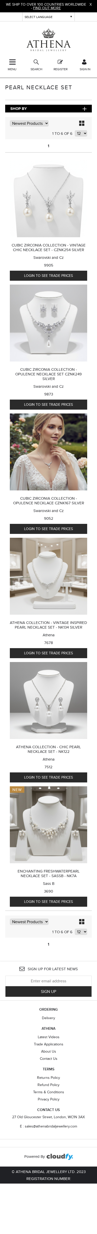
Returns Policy (48, 1077)
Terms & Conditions (48, 1092)
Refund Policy (48, 1084)
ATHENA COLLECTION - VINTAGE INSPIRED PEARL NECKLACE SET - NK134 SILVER (48, 625)
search (36, 69)
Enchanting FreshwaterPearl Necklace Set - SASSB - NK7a (49, 873)
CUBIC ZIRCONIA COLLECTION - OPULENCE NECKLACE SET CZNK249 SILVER (48, 374)
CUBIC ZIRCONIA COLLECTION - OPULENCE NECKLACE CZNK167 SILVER (48, 501)
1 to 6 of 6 (62, 133)
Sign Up (48, 991)
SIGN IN (85, 69)
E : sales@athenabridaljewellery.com (48, 1126)
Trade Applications (48, 1044)
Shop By (18, 108)
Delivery (48, 1017)
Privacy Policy (48, 1099)
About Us (48, 1051)
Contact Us (48, 1058)
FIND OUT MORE (47, 8)
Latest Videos (48, 1036)
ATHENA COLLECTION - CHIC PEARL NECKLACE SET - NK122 (48, 749)
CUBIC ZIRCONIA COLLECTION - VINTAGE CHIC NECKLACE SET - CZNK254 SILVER (49, 247)
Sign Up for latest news (52, 969)
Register (61, 69)
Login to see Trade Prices (48, 275)
